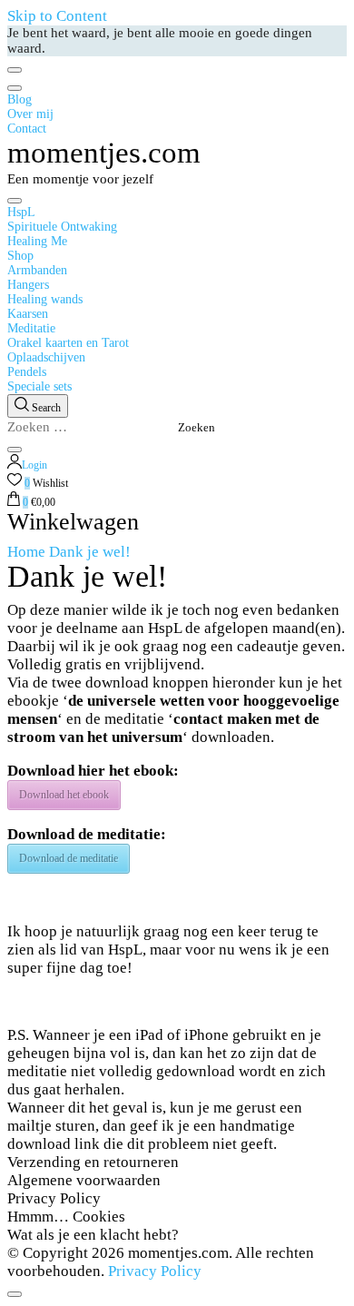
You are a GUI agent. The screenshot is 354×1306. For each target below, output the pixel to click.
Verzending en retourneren (93, 1162)
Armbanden (37, 270)
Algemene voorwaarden (84, 1180)
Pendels (26, 372)
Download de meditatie (68, 858)
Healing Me (37, 241)
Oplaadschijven (46, 357)
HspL (21, 212)
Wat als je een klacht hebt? (93, 1234)
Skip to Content (57, 16)
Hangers (28, 285)
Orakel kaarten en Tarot (68, 343)
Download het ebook (64, 794)
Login (34, 465)
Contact (26, 128)
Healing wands (45, 299)
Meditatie (31, 328)
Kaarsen (27, 314)
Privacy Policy (54, 1198)
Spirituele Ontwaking (62, 226)
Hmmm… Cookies (66, 1216)
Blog (19, 99)
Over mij (30, 114)
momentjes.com (104, 152)
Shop (20, 255)
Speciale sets (39, 386)
